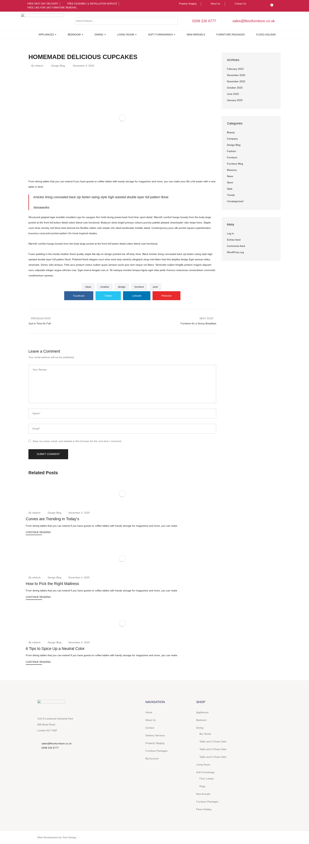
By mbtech (37, 65)
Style (229, 188)
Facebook (78, 295)
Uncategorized (235, 201)
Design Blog (58, 65)
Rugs (202, 786)
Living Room (126, 34)
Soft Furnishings (160, 34)
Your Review (40, 369)
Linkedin (136, 295)
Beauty (231, 132)
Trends (231, 195)
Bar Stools (205, 733)
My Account (151, 758)
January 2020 (234, 100)
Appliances (46, 34)
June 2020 (233, 93)
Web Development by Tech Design (56, 837)
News (230, 176)
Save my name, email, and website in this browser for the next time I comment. (77, 441)
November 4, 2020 (83, 65)
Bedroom (74, 34)
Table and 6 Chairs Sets (212, 756)
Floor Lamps (206, 778)
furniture (139, 286)
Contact (149, 727)
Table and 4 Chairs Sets (212, 749)
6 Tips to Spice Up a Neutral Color (55, 648)
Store (230, 182)
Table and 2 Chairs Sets (212, 741)
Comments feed (236, 246)
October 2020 (234, 87)
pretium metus (84, 264)
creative (104, 286)
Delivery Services (155, 735)
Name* (36, 413)
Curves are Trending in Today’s (52, 519)
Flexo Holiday (266, 34)
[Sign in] (263, 4)
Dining (99, 34)
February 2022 (235, 68)
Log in (230, 233)
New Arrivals (196, 34)
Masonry (232, 170)
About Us (150, 720)
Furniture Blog (235, 163)
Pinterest (166, 295)
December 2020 (236, 75)
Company (232, 138)
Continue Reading (38, 532)
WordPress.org (235, 252)
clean (88, 286)
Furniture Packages (230, 34)
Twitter (108, 295)
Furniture (232, 157)
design (122, 286)
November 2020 (236, 81)
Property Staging (154, 743)
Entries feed (234, 239)
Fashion (231, 151)
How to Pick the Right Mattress (52, 583)
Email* (36, 428)
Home (148, 712)
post (155, 286)
